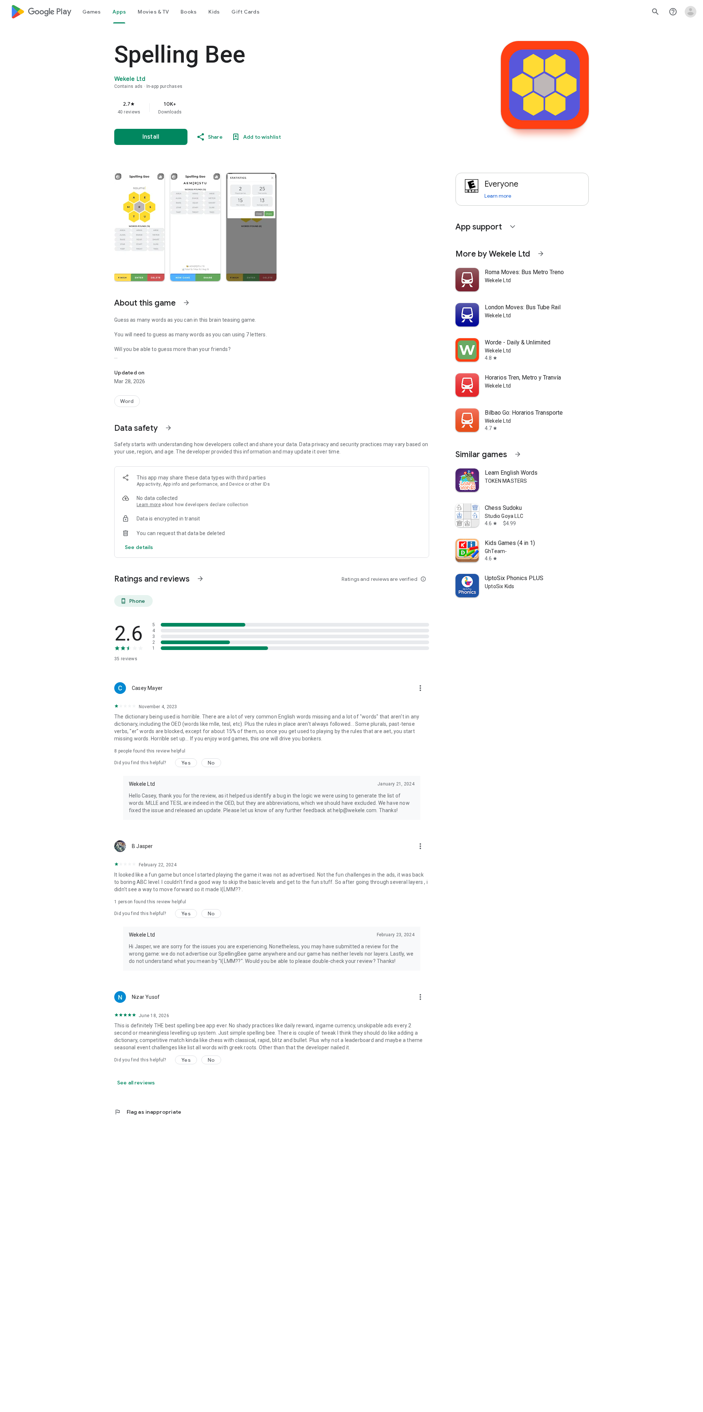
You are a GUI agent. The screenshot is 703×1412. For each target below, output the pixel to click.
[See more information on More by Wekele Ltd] (541, 253)
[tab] (92, 11)
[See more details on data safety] (139, 547)
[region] (260, 108)
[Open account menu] (690, 11)
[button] (139, 227)
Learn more (149, 504)
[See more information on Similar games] (518, 454)
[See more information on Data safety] (168, 428)
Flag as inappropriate (147, 1112)
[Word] (127, 401)
